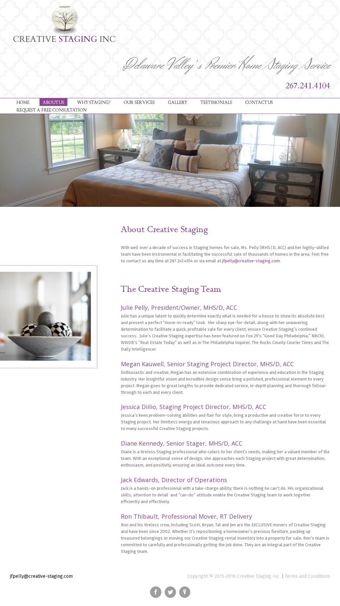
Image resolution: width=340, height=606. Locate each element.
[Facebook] (155, 592)
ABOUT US (53, 102)
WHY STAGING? (94, 102)
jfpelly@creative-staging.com (251, 260)
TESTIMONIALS (216, 102)
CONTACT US (259, 102)
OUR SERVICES (139, 102)
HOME (23, 102)
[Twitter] (170, 592)
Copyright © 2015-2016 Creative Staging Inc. (233, 576)
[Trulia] (184, 592)
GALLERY (178, 102)
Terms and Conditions (307, 576)
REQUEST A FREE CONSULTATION (52, 110)
